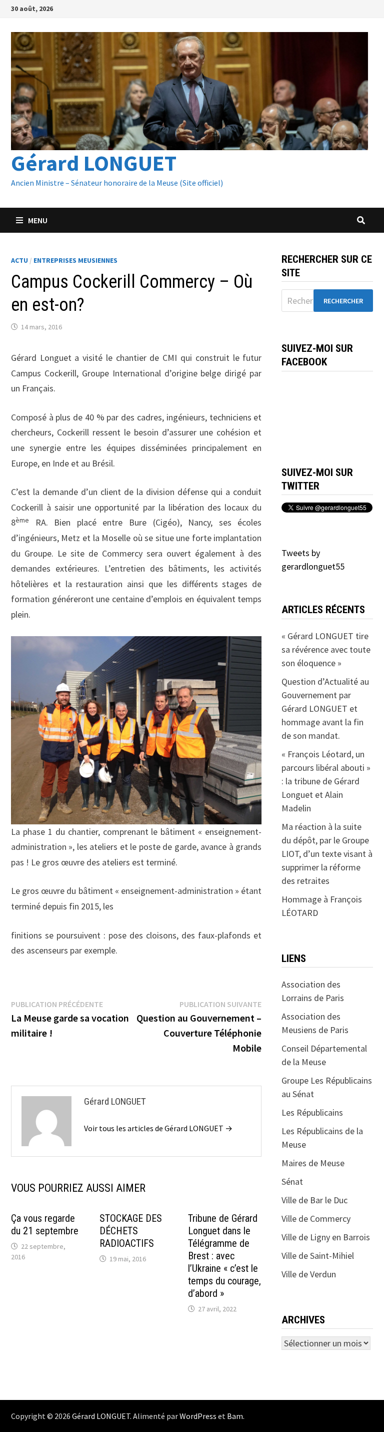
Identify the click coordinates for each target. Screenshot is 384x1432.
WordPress (198, 1416)
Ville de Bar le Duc (315, 1200)
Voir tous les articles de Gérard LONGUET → (158, 1128)
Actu (19, 260)
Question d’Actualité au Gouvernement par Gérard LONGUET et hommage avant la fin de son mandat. (325, 708)
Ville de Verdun (309, 1274)
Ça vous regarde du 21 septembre (44, 1224)
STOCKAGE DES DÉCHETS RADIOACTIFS (131, 1230)
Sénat (292, 1181)
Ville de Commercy (316, 1218)
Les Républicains (312, 1112)
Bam (235, 1416)
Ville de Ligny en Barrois (326, 1237)
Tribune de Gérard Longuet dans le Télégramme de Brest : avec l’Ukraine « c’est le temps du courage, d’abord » (224, 1255)
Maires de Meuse (313, 1163)
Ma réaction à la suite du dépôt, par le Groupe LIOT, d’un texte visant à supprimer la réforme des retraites (327, 853)
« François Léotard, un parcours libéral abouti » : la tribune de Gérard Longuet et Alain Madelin (326, 781)
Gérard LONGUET (93, 163)
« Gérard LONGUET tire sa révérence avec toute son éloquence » (326, 649)
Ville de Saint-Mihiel (318, 1255)
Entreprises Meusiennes (76, 260)
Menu (38, 220)
